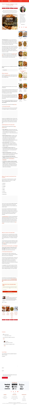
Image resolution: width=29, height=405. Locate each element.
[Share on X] (16, 8)
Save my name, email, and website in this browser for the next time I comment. (10, 375)
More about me (23, 24)
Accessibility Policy (24, 400)
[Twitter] (6, 302)
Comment (3, 356)
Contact (24, 397)
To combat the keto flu (5, 216)
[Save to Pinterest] (4, 8)
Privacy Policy (24, 398)
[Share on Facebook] (12, 8)
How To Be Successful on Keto (14, 398)
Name (3, 367)
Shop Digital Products (5, 397)
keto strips (14, 104)
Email (3, 370)
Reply (4, 338)
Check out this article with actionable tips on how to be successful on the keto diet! (9, 280)
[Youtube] (2, 302)
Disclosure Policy (24, 399)
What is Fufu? (14, 399)
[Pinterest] (5, 302)
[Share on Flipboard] (8, 8)
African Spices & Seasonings (14, 397)
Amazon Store (5, 398)
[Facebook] (3, 302)
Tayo (13, 6)
